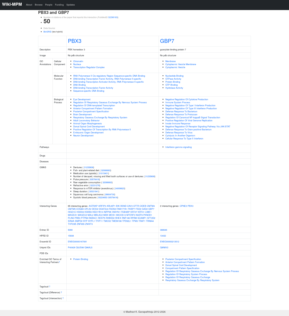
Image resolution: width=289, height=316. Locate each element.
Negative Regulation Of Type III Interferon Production (191, 108)
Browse (38, 4)
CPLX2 (87, 208)
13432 (163, 235)
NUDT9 (139, 214)
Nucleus (77, 64)
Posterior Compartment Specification (91, 111)
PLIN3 (71, 217)
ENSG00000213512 (169, 241)
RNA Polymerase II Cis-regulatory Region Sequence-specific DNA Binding (109, 75)
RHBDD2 (110, 217)
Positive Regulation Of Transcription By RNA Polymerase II (102, 129)
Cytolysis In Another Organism (180, 135)
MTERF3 (130, 214)
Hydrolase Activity (174, 87)
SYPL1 (91, 220)
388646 (163, 229)
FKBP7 (131, 208)
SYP (85, 220)
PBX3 (74, 40)
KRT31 (141, 211)
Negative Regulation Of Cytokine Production (186, 99)
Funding (59, 4)
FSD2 (138, 208)
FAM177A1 (122, 208)
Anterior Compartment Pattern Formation (93, 108)
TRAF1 (141, 220)
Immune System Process (177, 102)
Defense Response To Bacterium (181, 111)
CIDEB (143, 205)
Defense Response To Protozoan (181, 114)
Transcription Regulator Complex (89, 67)
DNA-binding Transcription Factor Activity (93, 87)
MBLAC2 (98, 214)
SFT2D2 (151, 217)
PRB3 (77, 217)
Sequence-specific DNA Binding (88, 90)
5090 (70, 229)
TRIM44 (150, 220)
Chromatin (78, 61)
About (29, 4)
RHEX (118, 217)
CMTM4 (151, 205)
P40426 (71, 247)
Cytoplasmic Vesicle (175, 67)
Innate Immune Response (177, 123)
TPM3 (135, 220)
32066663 (105, 170)
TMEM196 (117, 220)
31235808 (88, 167)
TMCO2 (107, 220)
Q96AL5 (88, 247)
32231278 (95, 185)
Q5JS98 (80, 247)
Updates (70, 4)
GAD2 (145, 208)
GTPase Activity (173, 78)
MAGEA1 (72, 214)
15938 (71, 235)
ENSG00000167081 (77, 241)
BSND (123, 205)
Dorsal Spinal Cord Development (89, 126)
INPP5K (108, 211)
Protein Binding (172, 81)
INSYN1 (116, 211)
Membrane (170, 61)
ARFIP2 (102, 205)
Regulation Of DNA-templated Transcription (94, 105)
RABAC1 (93, 217)
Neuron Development (83, 135)
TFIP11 (99, 220)
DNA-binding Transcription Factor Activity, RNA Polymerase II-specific (107, 78)
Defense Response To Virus (178, 132)
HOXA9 (80, 211)
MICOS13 (121, 214)
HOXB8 (88, 211)
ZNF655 (80, 223)
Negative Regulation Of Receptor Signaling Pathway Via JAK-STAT (197, 126)
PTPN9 (84, 217)
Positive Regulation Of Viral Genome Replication (188, 120)
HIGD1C (72, 211)
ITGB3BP (125, 211)
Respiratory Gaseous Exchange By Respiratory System (100, 117)
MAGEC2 (82, 214)
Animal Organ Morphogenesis (87, 123)
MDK (105, 214)
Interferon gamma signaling (178, 147)
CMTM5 (72, 208)
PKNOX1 (147, 214)
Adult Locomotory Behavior (86, 120)
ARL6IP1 (111, 205)
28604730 (109, 194)
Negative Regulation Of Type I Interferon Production (190, 105)
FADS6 (112, 208)
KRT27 (133, 211)
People (48, 4)
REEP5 (101, 217)
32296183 (113, 17)
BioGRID (47, 31)
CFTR (136, 205)
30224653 (102, 197)
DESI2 (95, 208)
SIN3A (71, 220)
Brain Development (82, 114)
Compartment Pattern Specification (182, 268)
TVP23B (72, 223)
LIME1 (148, 211)
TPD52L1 (126, 220)
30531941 (94, 191)
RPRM (133, 217)
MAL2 (90, 214)
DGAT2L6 (103, 208)
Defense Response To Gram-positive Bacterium (188, 129)
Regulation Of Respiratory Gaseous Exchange (187, 277)
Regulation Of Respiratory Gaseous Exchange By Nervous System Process (110, 102)
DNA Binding (79, 84)
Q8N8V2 (164, 247)
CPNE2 (183, 205)
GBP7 (167, 40)
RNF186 (126, 217)
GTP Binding (171, 84)
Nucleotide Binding (174, 75)
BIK (118, 205)
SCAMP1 (142, 217)
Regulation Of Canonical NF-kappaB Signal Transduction (192, 117)
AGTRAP (93, 205)
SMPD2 (78, 220)
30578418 (94, 179)
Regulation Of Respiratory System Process (186, 274)
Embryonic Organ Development (88, 132)
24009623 (119, 188)
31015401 (103, 173)
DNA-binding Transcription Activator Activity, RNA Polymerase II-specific (108, 81)
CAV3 (130, 205)
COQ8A (80, 208)
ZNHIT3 (89, 223)
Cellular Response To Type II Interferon (184, 138)
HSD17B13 (97, 211)
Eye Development (81, 99)
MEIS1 (112, 214)
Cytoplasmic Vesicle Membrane (180, 64)
